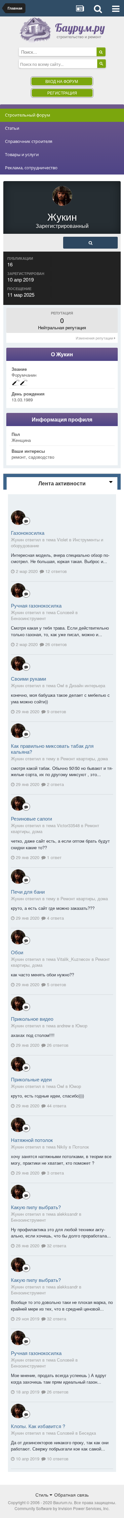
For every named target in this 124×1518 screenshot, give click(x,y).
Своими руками (28, 678)
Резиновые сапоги (31, 818)
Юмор (81, 1025)
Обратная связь (71, 1494)
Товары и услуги (22, 154)
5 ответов (56, 984)
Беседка (87, 1433)
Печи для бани (28, 891)
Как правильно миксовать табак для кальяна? (52, 748)
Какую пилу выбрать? (36, 1207)
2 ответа (55, 784)
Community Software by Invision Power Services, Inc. (62, 1508)
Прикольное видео (32, 1018)
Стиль (42, 1494)
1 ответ (54, 857)
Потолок (80, 1147)
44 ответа (56, 1105)
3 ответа (55, 1173)
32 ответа (56, 1245)
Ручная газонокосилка (36, 605)
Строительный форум (27, 115)
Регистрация (62, 92)
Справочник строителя (28, 141)
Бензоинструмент (28, 618)
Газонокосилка (27, 532)
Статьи (12, 128)
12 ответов (55, 571)
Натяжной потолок (32, 1139)
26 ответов (55, 644)
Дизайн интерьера (87, 685)
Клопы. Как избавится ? (38, 1426)
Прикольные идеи (31, 1079)
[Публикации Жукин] (90, 243)
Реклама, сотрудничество (31, 168)
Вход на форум (61, 81)
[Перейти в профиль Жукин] (18, 517)
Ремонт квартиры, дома (84, 758)
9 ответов (56, 711)
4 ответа (55, 918)
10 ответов (57, 1458)
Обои (17, 952)
